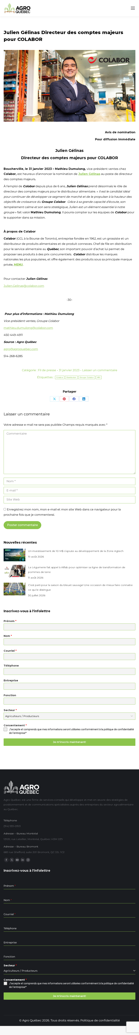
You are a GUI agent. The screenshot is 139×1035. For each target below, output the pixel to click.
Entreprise (11, 680)
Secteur (10, 710)
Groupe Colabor (87, 377)
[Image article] (14, 555)
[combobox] (69, 716)
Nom (8, 636)
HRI (98, 377)
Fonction (10, 695)
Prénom (10, 621)
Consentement (15, 725)
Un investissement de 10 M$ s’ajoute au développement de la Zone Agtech (75, 551)
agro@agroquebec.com (21, 349)
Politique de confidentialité (100, 1020)
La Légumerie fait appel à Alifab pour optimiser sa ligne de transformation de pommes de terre (76, 570)
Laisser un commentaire (99, 370)
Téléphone (11, 665)
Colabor (59, 377)
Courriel (10, 650)
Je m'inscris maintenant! (69, 742)
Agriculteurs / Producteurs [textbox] (22, 716)
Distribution (71, 377)
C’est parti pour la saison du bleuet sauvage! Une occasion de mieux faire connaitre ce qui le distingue (80, 587)
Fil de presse (47, 370)
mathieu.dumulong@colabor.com (28, 328)
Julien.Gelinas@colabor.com (24, 286)
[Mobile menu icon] (132, 8)
